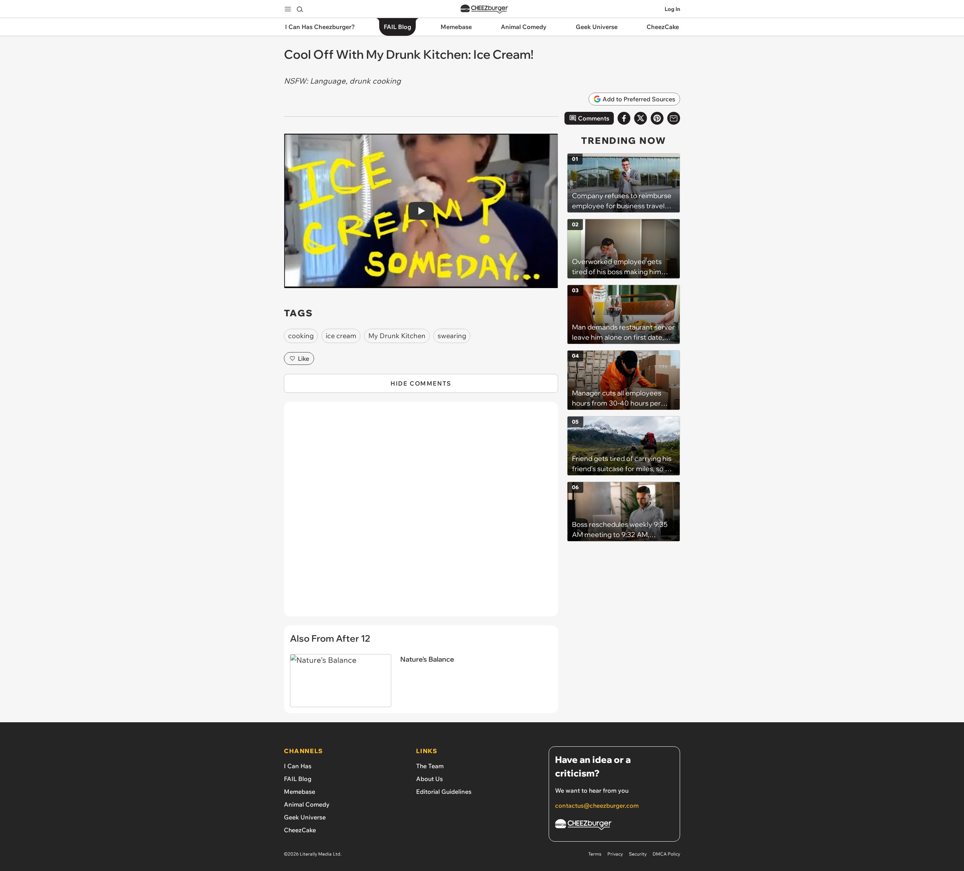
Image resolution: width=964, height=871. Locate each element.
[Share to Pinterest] (657, 118)
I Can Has (297, 766)
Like (303, 358)
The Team (430, 766)
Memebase (299, 791)
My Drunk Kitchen (397, 335)
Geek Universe (305, 817)
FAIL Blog (297, 779)
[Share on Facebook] (624, 118)
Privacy (615, 854)
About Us (429, 779)
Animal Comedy (306, 804)
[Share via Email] (673, 118)
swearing (452, 335)
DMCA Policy (666, 854)
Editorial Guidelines (443, 791)
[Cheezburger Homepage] (484, 9)
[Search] (300, 9)
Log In (672, 9)
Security (638, 854)
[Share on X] (640, 118)
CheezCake (300, 830)
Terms (594, 854)
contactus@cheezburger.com (597, 805)
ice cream (341, 335)
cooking (301, 335)
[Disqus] (421, 513)
